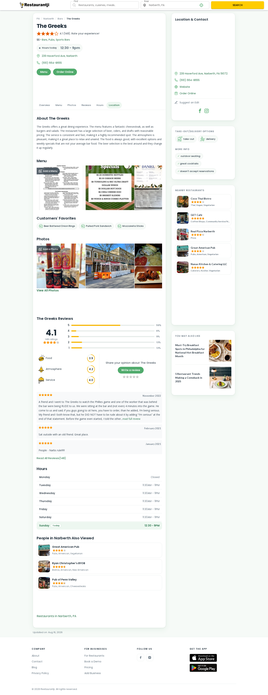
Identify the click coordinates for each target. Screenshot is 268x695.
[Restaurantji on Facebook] (140, 657)
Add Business (92, 673)
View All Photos (48, 290)
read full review (131, 418)
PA (38, 18)
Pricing (88, 667)
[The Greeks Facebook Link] (200, 111)
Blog (34, 667)
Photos (71, 105)
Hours (99, 105)
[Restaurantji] (35, 5)
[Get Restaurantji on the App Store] (203, 658)
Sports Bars (63, 40)
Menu (43, 72)
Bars (60, 18)
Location (114, 105)
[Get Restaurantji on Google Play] (203, 668)
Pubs (51, 40)
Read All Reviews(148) (51, 458)
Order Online (65, 72)
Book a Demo (92, 661)
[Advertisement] (99, 87)
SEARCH (238, 5)
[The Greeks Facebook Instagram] (206, 111)
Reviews (86, 105)
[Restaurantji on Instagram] (149, 657)
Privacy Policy (40, 673)
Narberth (48, 18)
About (35, 656)
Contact (37, 661)
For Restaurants (94, 656)
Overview (44, 105)
